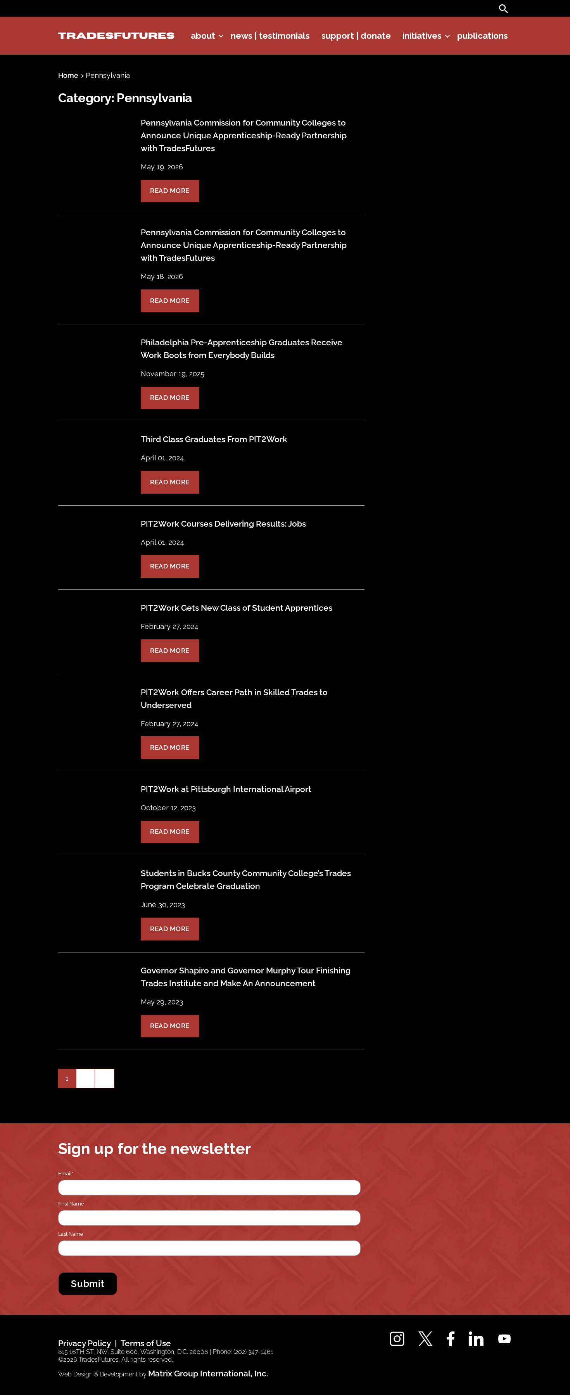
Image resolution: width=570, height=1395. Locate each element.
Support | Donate (356, 36)
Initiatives (422, 36)
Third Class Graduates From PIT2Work (214, 439)
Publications (482, 36)
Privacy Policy (84, 1343)
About (203, 36)
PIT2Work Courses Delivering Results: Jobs (223, 524)
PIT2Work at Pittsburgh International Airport (226, 789)
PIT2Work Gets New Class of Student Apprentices (236, 608)
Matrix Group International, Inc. (208, 1373)
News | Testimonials (270, 36)
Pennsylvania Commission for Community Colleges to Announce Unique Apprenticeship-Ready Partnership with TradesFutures (244, 135)
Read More (170, 191)
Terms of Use (146, 1343)
